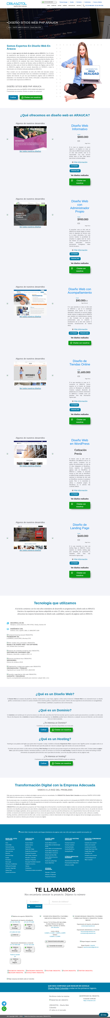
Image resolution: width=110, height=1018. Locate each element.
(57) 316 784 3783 (99, 5)
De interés (79, 2)
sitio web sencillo (77, 152)
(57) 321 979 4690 (29, 922)
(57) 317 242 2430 (29, 944)
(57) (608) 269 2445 (15, 932)
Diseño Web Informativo (79, 127)
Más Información (80, 162)
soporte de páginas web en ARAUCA (78, 614)
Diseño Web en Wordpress (51, 850)
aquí (75, 397)
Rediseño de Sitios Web (50, 855)
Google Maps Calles (89, 851)
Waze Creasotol (88, 859)
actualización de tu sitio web (76, 321)
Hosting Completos (69, 845)
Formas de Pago (9, 855)
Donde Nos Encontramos (31, 851)
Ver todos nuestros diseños (30, 151)
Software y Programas (30, 859)
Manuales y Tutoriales (30, 857)
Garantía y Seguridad (11, 868)
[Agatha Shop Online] (30, 373)
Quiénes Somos (29, 845)
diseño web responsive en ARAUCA (20, 79)
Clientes (27, 866)
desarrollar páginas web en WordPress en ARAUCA (79, 469)
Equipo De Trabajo (29, 849)
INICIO (48, 5)
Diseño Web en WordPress (79, 441)
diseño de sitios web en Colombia (25, 804)
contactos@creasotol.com (88, 926)
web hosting (66, 750)
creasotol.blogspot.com (90, 857)
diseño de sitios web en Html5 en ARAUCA (20, 65)
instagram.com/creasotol (91, 855)
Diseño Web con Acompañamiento (80, 290)
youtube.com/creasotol (90, 847)
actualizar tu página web (76, 239)
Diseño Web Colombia (72, 795)
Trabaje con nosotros (30, 864)
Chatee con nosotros (32, 97)
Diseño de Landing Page (79, 526)
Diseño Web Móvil (49, 863)
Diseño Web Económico (51, 842)
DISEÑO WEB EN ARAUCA (21, 27)
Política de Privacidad (11, 866)
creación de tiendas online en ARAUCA (32, 63)
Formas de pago (63, 2)
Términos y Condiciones (11, 864)
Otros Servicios (9, 851)
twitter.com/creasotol (90, 845)
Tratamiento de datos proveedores (33, 870)
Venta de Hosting (10, 847)
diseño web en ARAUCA (69, 115)
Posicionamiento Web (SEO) (71, 862)
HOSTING (59, 5)
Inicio (9, 27)
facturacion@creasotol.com (88, 931)
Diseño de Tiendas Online (79, 362)
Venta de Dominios (10, 849)
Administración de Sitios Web (72, 860)
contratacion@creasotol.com (88, 933)
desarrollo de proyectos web (77, 813)
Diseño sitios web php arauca (33, 22)
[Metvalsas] (30, 453)
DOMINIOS (65, 5)
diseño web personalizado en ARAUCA (29, 69)
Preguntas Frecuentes (30, 853)
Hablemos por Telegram (15, 961)
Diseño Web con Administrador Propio (79, 206)
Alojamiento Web (65, 743)
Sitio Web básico (85, 156)
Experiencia (28, 847)
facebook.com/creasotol (90, 842)
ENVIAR (38, 906)
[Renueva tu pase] (30, 537)
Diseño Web (12, 699)
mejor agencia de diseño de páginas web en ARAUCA (29, 53)
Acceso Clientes (29, 842)
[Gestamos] (29, 302)
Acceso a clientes (97, 2)
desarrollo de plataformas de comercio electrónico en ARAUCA (79, 391)
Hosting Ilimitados (69, 847)
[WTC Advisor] (29, 214)
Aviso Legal (8, 862)
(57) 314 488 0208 (48, 2)
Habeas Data (9, 870)
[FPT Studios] (28, 138)
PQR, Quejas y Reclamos (31, 855)
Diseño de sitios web (62, 813)
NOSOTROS (79, 5)
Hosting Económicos (70, 842)
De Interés (8, 859)
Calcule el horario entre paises (56, 941)
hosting (9, 815)
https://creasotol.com (89, 1000)
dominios (55, 717)
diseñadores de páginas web (28, 57)
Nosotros (8, 853)
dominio (11, 715)
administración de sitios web (26, 815)
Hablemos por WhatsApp (15, 926)
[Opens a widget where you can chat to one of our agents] (103, 1015)
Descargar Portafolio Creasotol (32, 862)
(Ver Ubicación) (55, 927)
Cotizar (13, 97)
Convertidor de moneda (55, 945)
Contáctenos (87, 2)
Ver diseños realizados (80, 175)
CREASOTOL (61, 795)
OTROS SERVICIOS (71, 5)
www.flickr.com (88, 853)
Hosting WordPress (69, 849)
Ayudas (72, 2)
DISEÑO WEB (53, 5)
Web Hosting (43, 748)
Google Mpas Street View (91, 849)
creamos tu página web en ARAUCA (82, 314)
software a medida (92, 813)
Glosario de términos (11, 872)
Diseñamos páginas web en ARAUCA (42, 75)
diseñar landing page (84, 550)
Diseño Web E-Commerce (51, 852)
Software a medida (69, 865)
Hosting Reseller (69, 851)
